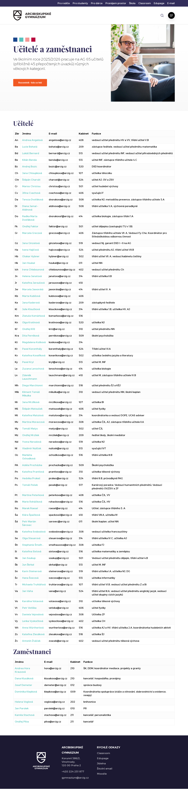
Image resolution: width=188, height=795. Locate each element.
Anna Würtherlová (33, 627)
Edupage (102, 758)
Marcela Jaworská (32, 289)
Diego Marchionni (32, 385)
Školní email (104, 768)
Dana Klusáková (24, 678)
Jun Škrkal (28, 564)
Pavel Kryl (28, 362)
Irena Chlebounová (33, 269)
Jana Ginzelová (31, 243)
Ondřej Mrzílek (30, 435)
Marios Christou (31, 186)
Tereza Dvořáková (32, 199)
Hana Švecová (30, 578)
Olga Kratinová (31, 322)
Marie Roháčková (32, 501)
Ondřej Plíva (22, 721)
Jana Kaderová (31, 302)
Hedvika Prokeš (31, 478)
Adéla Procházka (32, 465)
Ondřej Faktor (30, 226)
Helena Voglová (24, 701)
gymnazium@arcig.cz (75, 777)
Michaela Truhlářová (34, 584)
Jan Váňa (27, 591)
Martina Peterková (33, 495)
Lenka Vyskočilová (32, 621)
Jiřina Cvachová (31, 193)
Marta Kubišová (31, 296)
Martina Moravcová (33, 422)
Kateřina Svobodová (34, 531)
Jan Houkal (28, 263)
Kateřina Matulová (32, 415)
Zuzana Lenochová (33, 368)
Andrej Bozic (29, 166)
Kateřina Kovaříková (33, 355)
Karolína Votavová (32, 601)
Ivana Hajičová (30, 249)
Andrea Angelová (32, 140)
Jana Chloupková (32, 173)
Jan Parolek (21, 708)
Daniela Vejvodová (32, 614)
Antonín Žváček (31, 641)
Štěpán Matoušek (32, 408)
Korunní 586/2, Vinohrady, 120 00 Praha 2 (71, 762)
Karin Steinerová (32, 571)
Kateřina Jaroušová (33, 282)
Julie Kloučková (31, 309)
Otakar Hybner (31, 256)
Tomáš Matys (30, 428)
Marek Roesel (30, 508)
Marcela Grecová (32, 233)
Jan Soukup (29, 558)
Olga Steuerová (31, 538)
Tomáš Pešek (30, 485)
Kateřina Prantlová (33, 471)
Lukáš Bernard (30, 153)
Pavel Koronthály (32, 349)
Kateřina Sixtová (31, 551)
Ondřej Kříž (28, 329)
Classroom (103, 753)
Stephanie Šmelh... (33, 545)
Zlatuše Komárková (33, 315)
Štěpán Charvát (31, 179)
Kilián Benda (29, 160)
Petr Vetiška (29, 607)
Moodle (102, 773)
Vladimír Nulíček (31, 448)
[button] (171, 15)
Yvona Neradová (31, 441)
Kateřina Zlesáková (33, 634)
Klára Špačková (31, 515)
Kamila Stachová (24, 715)
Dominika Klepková (26, 691)
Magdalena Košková (34, 342)
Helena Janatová (32, 276)
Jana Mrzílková (30, 402)
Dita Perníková (30, 335)
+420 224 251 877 (73, 771)
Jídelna (101, 763)
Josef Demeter (23, 685)
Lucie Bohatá (29, 146)
